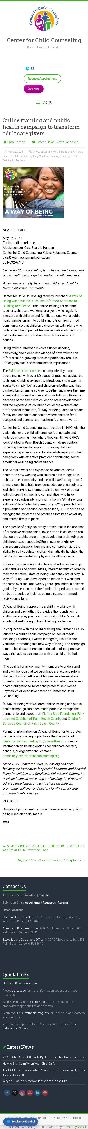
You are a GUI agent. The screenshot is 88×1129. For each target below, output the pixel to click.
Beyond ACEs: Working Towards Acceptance (51, 860)
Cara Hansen (16, 142)
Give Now (33, 88)
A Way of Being (41, 151)
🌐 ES (30, 69)
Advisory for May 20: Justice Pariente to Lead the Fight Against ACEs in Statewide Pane (44, 848)
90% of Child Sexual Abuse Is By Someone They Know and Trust (44, 1057)
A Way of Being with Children (66, 151)
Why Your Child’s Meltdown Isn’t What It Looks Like (35, 1081)
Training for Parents (70, 156)
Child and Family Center (18, 917)
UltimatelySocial (74, 1127)
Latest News (46, 142)
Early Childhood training (46, 156)
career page (39, 1001)
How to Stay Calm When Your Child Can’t (29, 1063)
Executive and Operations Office (23, 939)
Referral (63, 902)
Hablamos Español (21, 1121)
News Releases (67, 142)
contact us (19, 990)
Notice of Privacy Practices (20, 983)
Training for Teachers (14, 160)
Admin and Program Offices (21, 928)
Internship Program (36, 1013)
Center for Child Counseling (44, 40)
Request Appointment (42, 78)
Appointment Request (39, 902)
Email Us (42, 895)
